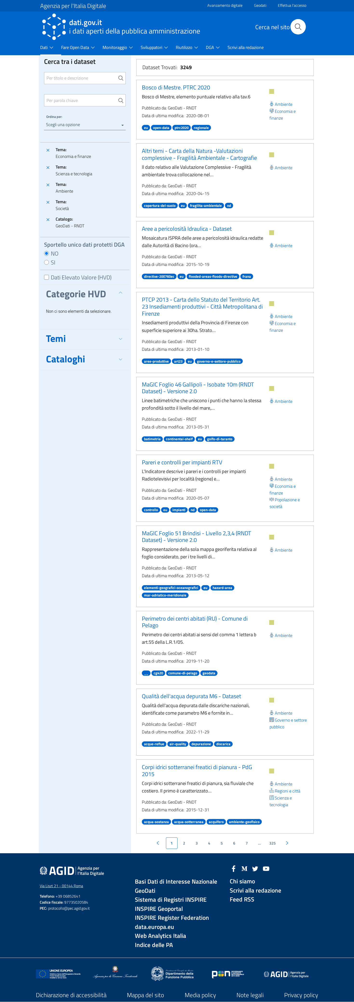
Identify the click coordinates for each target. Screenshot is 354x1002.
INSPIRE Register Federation (172, 917)
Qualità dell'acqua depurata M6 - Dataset (191, 696)
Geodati (260, 5)
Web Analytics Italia (160, 935)
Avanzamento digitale (225, 5)
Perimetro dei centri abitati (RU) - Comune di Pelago (195, 622)
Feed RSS (242, 899)
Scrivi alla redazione (255, 890)
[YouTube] (266, 868)
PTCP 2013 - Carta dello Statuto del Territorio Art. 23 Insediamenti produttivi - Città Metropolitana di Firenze (202, 306)
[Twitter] (255, 868)
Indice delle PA (154, 945)
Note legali (250, 995)
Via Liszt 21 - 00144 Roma (61, 886)
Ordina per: (54, 116)
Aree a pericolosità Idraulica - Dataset (187, 228)
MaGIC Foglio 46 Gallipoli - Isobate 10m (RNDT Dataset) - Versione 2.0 (198, 388)
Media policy (200, 995)
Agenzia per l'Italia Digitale (73, 5)
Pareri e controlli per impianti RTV (182, 462)
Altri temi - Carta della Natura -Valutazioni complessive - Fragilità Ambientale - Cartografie (199, 154)
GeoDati (145, 890)
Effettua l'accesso (292, 5)
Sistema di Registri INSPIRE (171, 899)
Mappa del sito (145, 995)
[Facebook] (233, 868)
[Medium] (244, 868)
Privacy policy (301, 995)
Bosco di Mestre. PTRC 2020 (176, 87)
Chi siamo (242, 881)
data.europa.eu (154, 926)
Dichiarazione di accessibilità (71, 995)
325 (272, 843)
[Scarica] (271, 91)
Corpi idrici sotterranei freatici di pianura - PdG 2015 (197, 770)
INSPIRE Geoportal (159, 908)
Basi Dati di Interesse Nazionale (176, 881)
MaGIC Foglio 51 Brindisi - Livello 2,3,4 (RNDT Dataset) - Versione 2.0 (196, 536)
